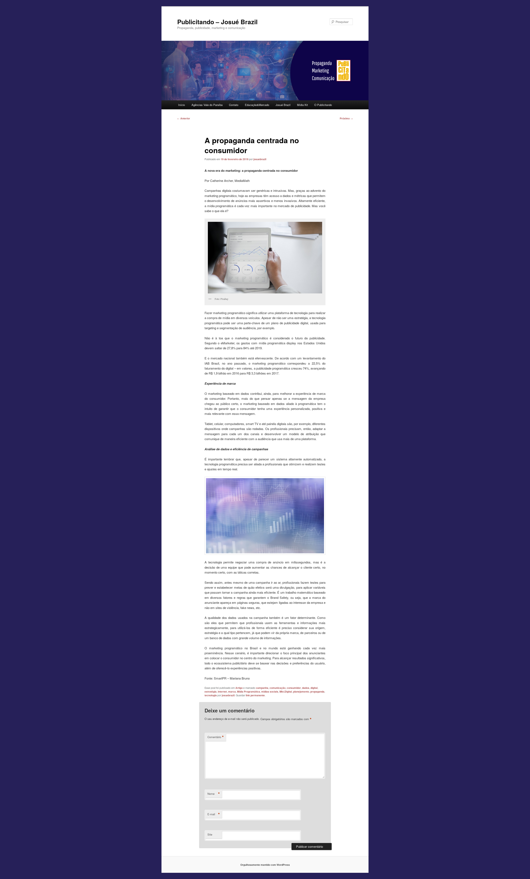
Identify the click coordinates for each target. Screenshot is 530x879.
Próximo (346, 118)
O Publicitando (323, 105)
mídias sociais (269, 691)
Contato (233, 105)
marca (232, 691)
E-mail (213, 814)
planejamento (301, 691)
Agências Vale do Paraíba (207, 105)
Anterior (183, 118)
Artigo (239, 688)
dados (305, 688)
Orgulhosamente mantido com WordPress (265, 865)
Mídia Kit (302, 105)
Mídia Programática (248, 691)
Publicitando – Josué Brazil (217, 21)
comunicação (277, 688)
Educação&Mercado (257, 105)
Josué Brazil (283, 105)
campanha (262, 688)
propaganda (317, 691)
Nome (213, 793)
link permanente (255, 695)
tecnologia (211, 695)
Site (209, 834)
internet (222, 691)
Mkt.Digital (285, 691)
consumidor (294, 688)
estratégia (211, 691)
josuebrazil (259, 159)
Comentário (215, 737)
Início (181, 105)
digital (314, 688)
